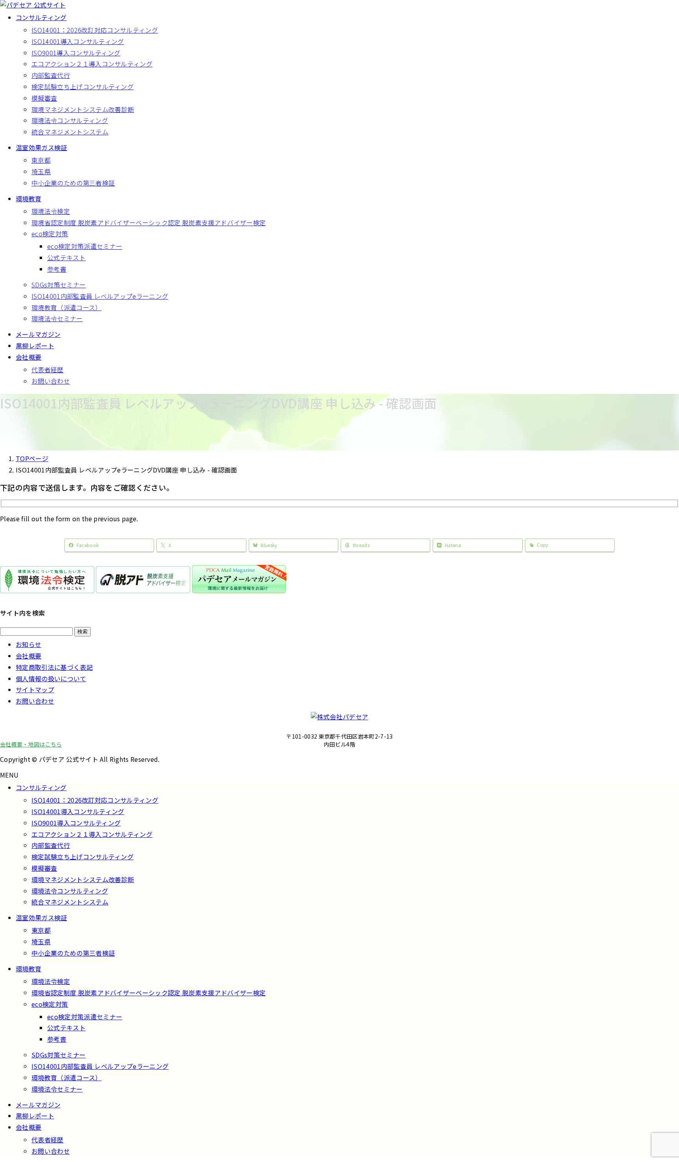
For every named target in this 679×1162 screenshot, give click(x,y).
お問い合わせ (50, 381)
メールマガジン (38, 1104)
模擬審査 (44, 98)
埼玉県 (41, 171)
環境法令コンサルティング (69, 120)
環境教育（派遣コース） (66, 307)
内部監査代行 (50, 75)
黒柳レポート (35, 1115)
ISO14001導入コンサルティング (77, 41)
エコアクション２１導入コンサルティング (91, 63)
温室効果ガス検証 (41, 917)
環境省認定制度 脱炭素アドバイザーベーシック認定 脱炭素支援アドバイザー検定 (148, 222)
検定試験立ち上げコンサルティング (82, 86)
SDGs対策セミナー (58, 284)
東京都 (41, 160)
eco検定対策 (49, 233)
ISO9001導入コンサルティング (75, 52)
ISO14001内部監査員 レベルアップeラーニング (99, 296)
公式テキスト (66, 257)
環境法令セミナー (57, 318)
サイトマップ (35, 689)
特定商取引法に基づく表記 (54, 667)
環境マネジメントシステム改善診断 (82, 109)
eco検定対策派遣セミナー (84, 246)
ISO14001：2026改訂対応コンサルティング (94, 30)
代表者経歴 (47, 369)
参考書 (56, 269)
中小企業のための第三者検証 (73, 183)
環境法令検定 (50, 211)
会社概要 (28, 655)
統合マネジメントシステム (69, 131)
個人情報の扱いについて (51, 678)
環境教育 (28, 968)
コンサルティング (41, 787)
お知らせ (28, 644)
